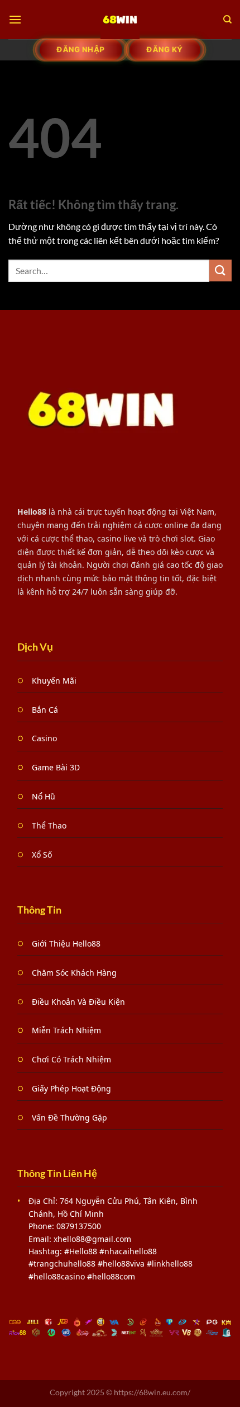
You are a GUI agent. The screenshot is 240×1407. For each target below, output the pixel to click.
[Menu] (15, 19)
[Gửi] (220, 270)
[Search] (227, 19)
